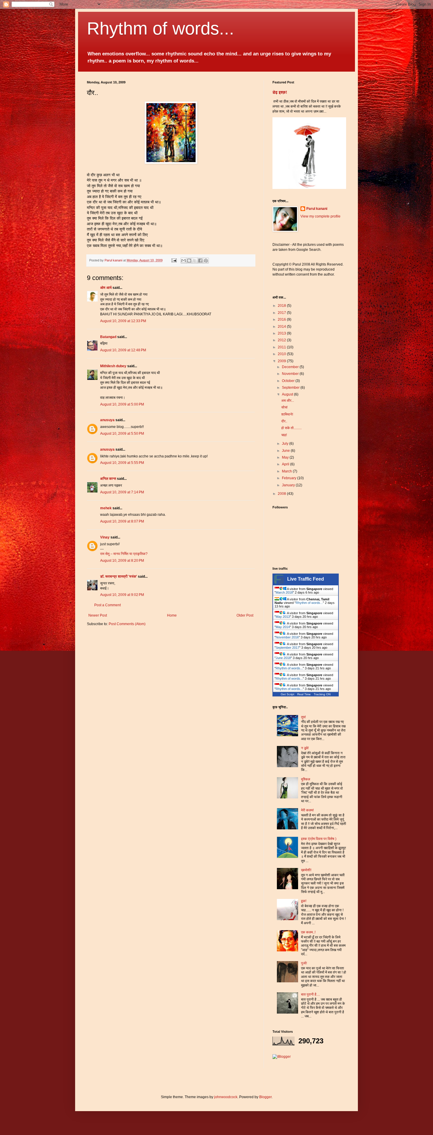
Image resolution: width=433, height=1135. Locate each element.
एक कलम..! (308, 932)
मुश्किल (305, 779)
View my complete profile (320, 216)
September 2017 (287, 647)
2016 (282, 319)
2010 (282, 354)
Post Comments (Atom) (127, 624)
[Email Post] (174, 260)
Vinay (105, 537)
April (286, 464)
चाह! (284, 435)
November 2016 (287, 637)
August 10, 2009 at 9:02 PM (122, 595)
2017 (282, 313)
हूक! (303, 901)
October (288, 381)
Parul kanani (316, 209)
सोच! (284, 407)
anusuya (107, 420)
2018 (282, 306)
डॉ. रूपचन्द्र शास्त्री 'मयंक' (118, 576)
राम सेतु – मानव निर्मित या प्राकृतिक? (124, 554)
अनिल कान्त (108, 479)
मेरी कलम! (307, 810)
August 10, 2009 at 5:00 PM (122, 404)
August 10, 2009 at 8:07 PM (122, 521)
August (288, 394)
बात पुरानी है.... (310, 994)
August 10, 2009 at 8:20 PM (122, 561)
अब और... (287, 400)
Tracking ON (322, 694)
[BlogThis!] (189, 260)
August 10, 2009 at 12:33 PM (123, 321)
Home (172, 615)
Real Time (304, 694)
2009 (282, 361)
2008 (282, 494)
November (291, 374)
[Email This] (183, 260)
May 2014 (283, 627)
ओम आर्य (106, 288)
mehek (106, 508)
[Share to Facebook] (200, 260)
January (289, 485)
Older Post (245, 615)
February (289, 478)
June (286, 451)
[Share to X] (195, 260)
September (291, 388)
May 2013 (283, 616)
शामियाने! (287, 414)
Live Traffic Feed (305, 578)
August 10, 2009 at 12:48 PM (123, 350)
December (291, 367)
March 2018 (284, 592)
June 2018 (283, 658)
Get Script (287, 694)
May (286, 457)
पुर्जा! (304, 963)
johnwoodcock (225, 1097)
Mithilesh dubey (113, 366)
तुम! (303, 717)
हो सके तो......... (291, 428)
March (287, 471)
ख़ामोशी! (306, 870)
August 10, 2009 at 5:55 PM (122, 463)
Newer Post (97, 615)
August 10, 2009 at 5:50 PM (122, 433)
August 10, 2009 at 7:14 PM (122, 492)
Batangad (108, 337)
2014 (282, 326)
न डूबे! (305, 748)
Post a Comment (107, 605)
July (285, 444)
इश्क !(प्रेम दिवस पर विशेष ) (318, 839)
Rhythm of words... (160, 28)
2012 (282, 340)
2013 (282, 333)
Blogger (265, 1097)
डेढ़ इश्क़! (279, 92)
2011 (282, 347)
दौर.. (284, 421)
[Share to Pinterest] (206, 260)
